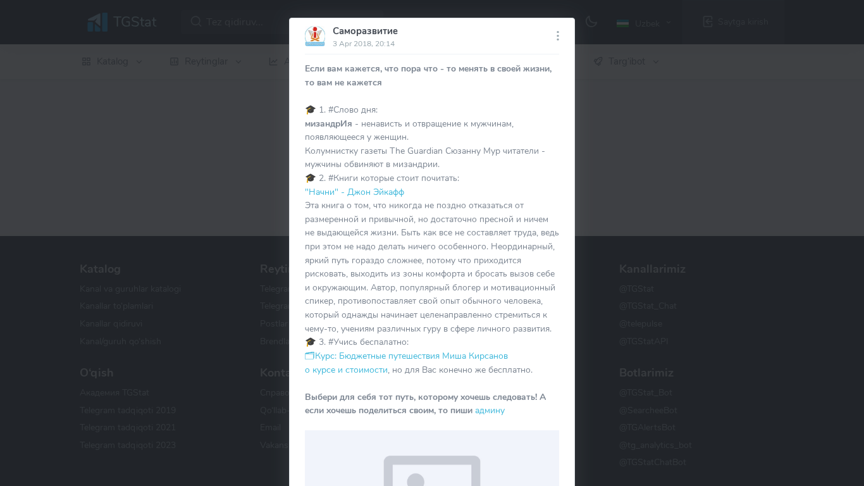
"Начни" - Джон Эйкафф (354, 191)
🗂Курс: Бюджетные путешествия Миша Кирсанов (406, 355)
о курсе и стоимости (346, 369)
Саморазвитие (365, 31)
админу (490, 410)
